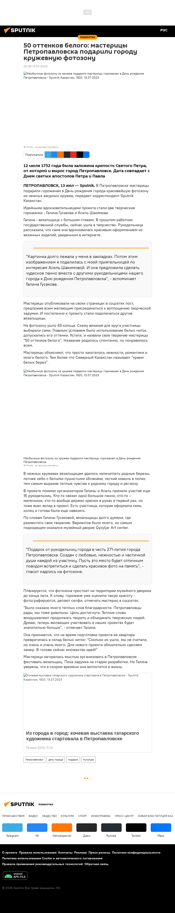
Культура (88, 759)
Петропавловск (34, 759)
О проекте (9, 852)
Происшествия (13, 816)
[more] (146, 291)
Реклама (80, 852)
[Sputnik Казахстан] (21, 34)
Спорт (82, 816)
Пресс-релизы (99, 852)
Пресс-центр (124, 816)
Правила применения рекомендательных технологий (42, 864)
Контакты (65, 852)
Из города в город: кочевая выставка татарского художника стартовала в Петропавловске (82, 735)
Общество (49, 816)
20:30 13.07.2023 (35, 66)
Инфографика (101, 816)
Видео (33, 816)
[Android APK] (15, 876)
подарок (73, 759)
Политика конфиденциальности (136, 852)
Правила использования (38, 852)
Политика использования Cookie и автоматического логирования (52, 858)
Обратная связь (97, 864)
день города (55, 759)
